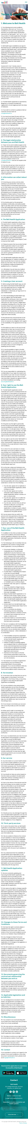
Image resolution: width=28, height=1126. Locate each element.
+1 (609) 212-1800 (16, 1096)
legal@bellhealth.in (9, 1057)
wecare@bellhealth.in (16, 1098)
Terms (20, 1123)
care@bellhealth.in (6, 113)
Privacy (25, 1123)
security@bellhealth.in (7, 381)
